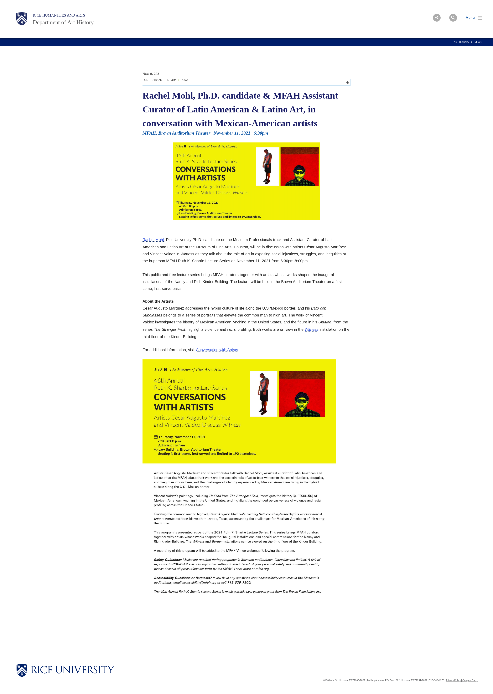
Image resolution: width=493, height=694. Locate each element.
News (478, 42)
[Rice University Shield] (21, 19)
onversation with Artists (218, 350)
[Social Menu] (437, 18)
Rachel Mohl (153, 240)
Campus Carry (470, 680)
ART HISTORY (461, 42)
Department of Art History (63, 22)
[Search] (453, 18)
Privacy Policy (453, 680)
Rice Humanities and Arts (59, 15)
